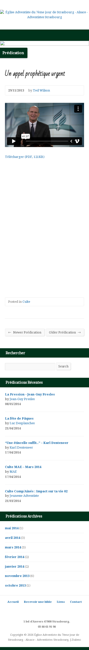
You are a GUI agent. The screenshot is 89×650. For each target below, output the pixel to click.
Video (27, 404)
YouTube (52, 610)
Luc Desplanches (22, 423)
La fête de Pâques (19, 418)
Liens (61, 602)
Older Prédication (65, 332)
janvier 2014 (14, 566)
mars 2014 (13, 547)
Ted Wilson (41, 90)
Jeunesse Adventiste (24, 496)
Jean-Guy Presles (22, 399)
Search (63, 366)
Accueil (13, 602)
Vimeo (59, 610)
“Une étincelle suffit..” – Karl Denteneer (36, 443)
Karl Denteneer (21, 447)
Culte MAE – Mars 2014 (23, 467)
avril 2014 (12, 538)
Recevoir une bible (38, 602)
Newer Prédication (24, 332)
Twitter (30, 610)
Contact (76, 602)
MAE (13, 471)
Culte (26, 301)
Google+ (44, 610)
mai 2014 (12, 528)
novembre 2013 (17, 576)
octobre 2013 (15, 585)
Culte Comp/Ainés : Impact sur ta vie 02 (36, 491)
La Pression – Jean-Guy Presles (30, 394)
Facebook (37, 610)
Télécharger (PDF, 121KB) (24, 157)
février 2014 (14, 557)
